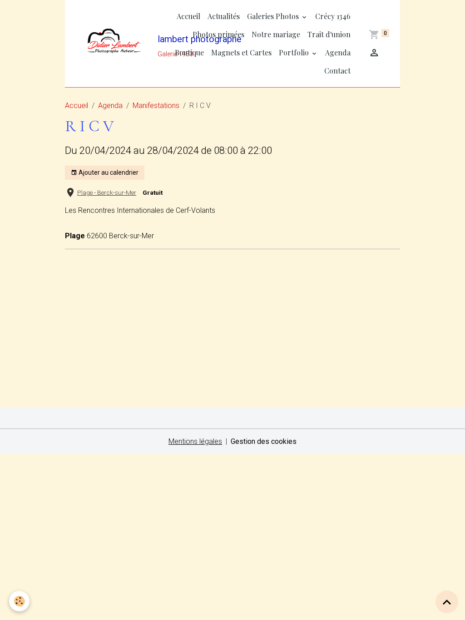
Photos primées (218, 34)
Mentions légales (195, 441)
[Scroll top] (446, 601)
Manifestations (156, 105)
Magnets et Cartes (241, 52)
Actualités (224, 16)
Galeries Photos (274, 16)
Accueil (188, 16)
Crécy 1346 (333, 16)
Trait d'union (329, 34)
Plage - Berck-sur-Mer (106, 192)
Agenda (338, 52)
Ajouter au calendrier (108, 172)
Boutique (189, 52)
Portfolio (295, 52)
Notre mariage (276, 34)
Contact (337, 70)
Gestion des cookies (264, 441)
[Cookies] (19, 601)
